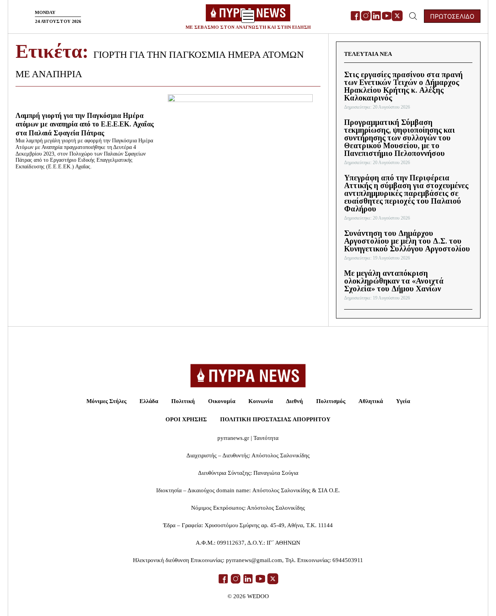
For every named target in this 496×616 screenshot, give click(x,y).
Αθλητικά (370, 401)
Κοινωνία (260, 401)
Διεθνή (294, 401)
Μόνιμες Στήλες (106, 401)
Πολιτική (183, 401)
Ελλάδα (149, 401)
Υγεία (403, 401)
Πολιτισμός (330, 401)
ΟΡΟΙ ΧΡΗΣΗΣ (186, 419)
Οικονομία (221, 401)
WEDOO (258, 596)
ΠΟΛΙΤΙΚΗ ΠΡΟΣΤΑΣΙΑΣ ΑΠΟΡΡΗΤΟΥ (275, 419)
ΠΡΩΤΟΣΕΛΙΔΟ (452, 16)
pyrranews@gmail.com (254, 560)
